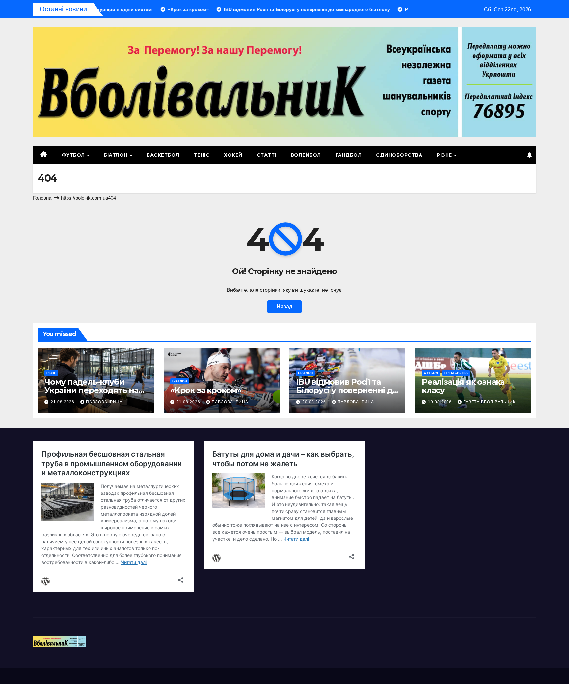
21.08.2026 (63, 402)
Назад (284, 306)
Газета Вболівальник (489, 402)
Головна (42, 198)
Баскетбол (163, 155)
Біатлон (116, 155)
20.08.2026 (314, 402)
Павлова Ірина (104, 402)
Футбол (74, 155)
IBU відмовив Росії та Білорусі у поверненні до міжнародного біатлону (346, 390)
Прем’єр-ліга (456, 373)
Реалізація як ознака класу (463, 386)
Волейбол (306, 155)
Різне (445, 155)
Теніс (202, 155)
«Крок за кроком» (205, 390)
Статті (266, 155)
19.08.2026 (440, 402)
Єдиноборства (399, 155)
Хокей (233, 155)
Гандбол (349, 155)
